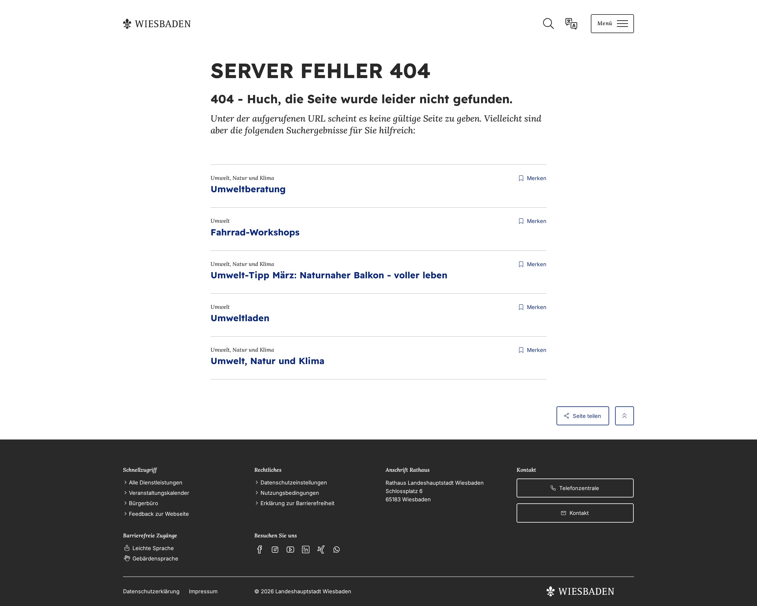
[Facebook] (259, 549)
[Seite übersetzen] (571, 23)
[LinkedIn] (305, 549)
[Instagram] (275, 549)
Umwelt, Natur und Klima (267, 360)
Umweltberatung (248, 189)
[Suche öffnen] (548, 23)
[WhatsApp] (336, 549)
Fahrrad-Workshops (255, 232)
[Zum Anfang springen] (624, 415)
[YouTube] (290, 549)
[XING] (321, 549)
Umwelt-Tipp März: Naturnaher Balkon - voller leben (329, 275)
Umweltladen (240, 318)
